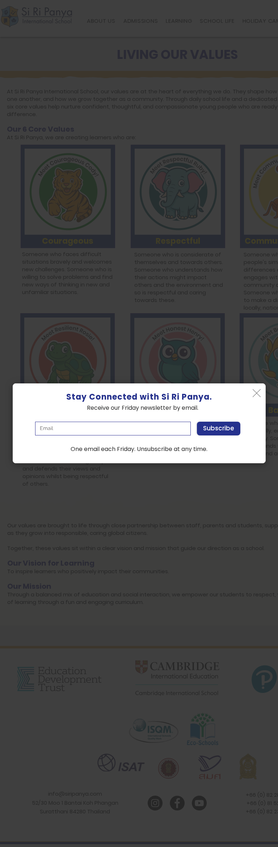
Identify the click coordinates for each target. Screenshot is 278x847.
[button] (257, 393)
